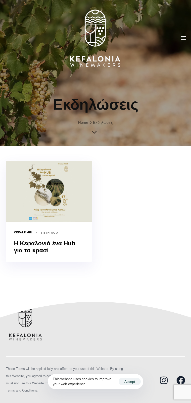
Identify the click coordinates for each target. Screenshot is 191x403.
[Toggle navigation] (156, 37)
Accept (129, 382)
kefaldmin (23, 232)
